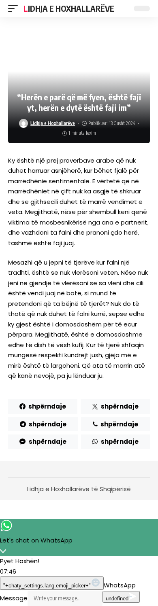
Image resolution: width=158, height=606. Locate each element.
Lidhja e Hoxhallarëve (68, 8)
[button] (15, 8)
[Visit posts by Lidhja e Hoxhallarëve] (23, 123)
